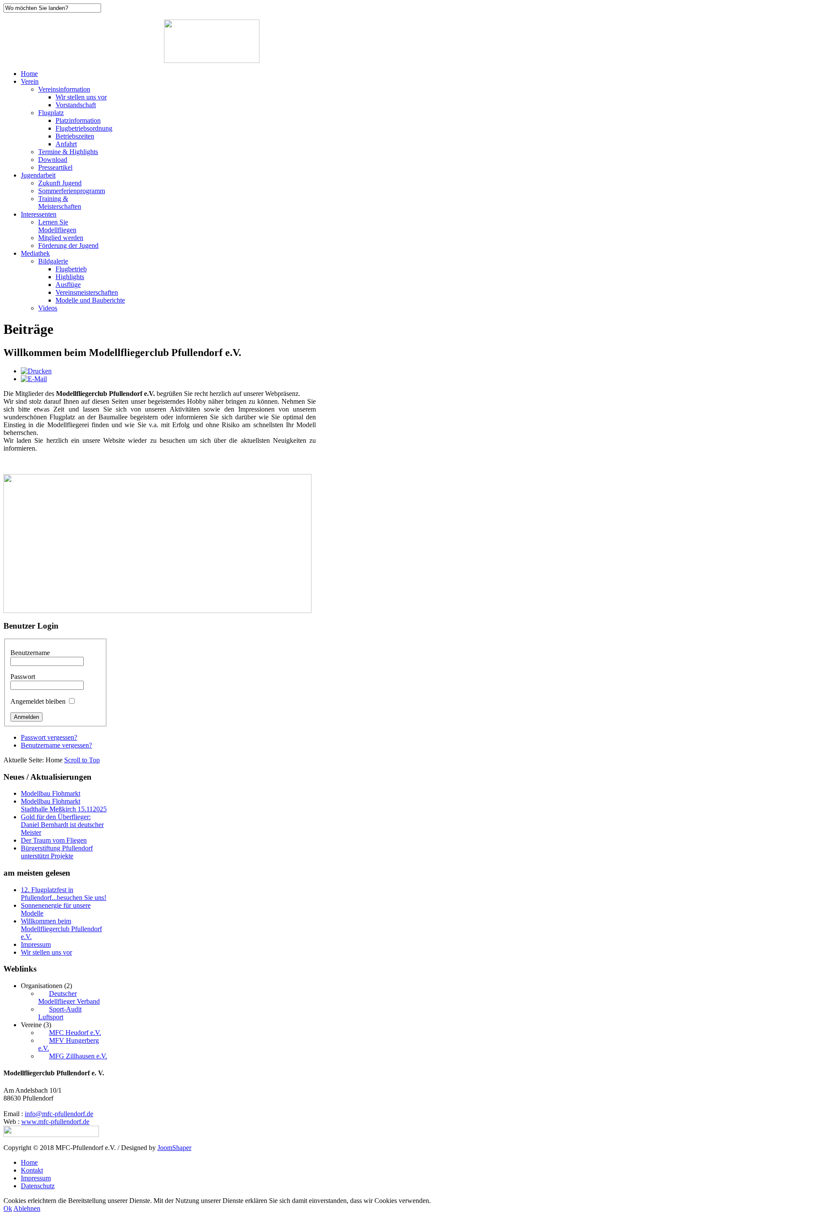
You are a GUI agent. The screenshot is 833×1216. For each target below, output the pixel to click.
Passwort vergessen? (49, 737)
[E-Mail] (34, 378)
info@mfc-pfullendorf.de (59, 1113)
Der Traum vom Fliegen (54, 840)
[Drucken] (36, 371)
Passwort (22, 676)
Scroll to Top (82, 760)
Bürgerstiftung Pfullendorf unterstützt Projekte (57, 852)
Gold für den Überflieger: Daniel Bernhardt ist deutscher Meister (62, 824)
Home (29, 1162)
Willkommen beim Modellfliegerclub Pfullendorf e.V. (61, 928)
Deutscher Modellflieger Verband (69, 997)
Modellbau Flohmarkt (50, 793)
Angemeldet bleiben (38, 701)
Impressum (36, 944)
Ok (7, 1208)
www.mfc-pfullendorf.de (55, 1121)
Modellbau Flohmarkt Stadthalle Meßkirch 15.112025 (64, 805)
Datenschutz (38, 1186)
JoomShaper (174, 1147)
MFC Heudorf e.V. (75, 1032)
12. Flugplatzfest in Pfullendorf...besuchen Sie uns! (63, 893)
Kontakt (32, 1170)
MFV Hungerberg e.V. (68, 1044)
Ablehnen (26, 1208)
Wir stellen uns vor (46, 952)
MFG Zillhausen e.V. (78, 1056)
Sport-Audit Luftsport (60, 1013)
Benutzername (30, 652)
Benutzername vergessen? (56, 745)
